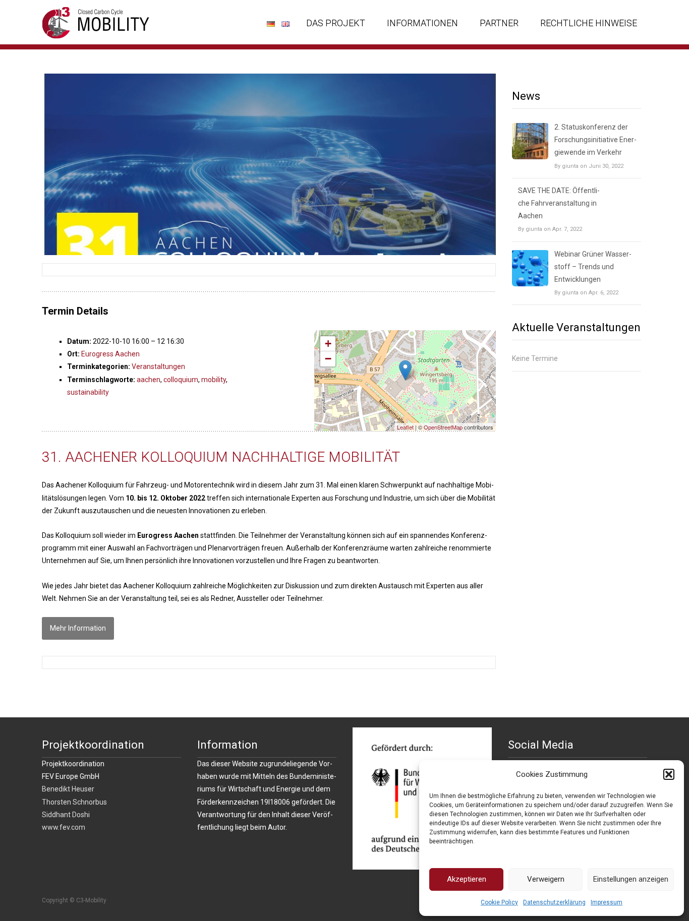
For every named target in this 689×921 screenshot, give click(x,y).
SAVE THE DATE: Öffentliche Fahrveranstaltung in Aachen (559, 203)
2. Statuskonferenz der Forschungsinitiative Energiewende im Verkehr (595, 139)
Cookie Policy (499, 902)
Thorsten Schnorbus (74, 802)
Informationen (422, 23)
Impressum (606, 902)
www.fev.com (63, 827)
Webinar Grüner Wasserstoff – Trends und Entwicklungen (592, 266)
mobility (213, 380)
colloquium (180, 380)
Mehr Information (78, 628)
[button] (669, 774)
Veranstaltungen (158, 366)
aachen (148, 380)
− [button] (328, 358)
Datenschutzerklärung (554, 902)
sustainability (88, 392)
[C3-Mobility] (88, 20)
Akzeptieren (466, 879)
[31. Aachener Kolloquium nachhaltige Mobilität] (269, 164)
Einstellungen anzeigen (630, 879)
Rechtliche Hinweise (588, 23)
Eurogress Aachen (110, 354)
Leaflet (405, 427)
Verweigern (545, 879)
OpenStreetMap (443, 427)
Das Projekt (335, 23)
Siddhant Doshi (66, 815)
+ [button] (328, 343)
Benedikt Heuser (68, 789)
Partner (499, 23)
